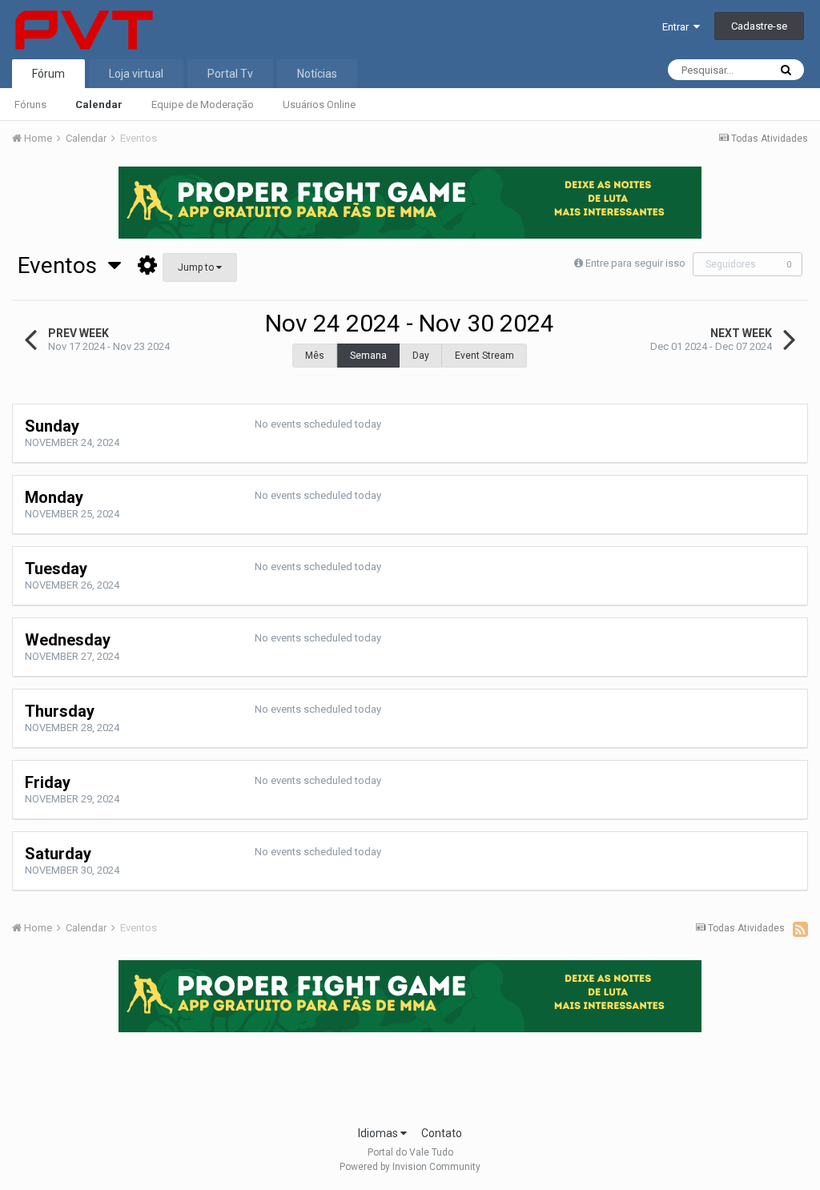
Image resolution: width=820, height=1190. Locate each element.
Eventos (63, 265)
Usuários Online (319, 104)
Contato (441, 1133)
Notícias (317, 73)
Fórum (48, 73)
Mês (314, 355)
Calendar (99, 104)
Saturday (58, 853)
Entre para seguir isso (635, 263)
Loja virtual (136, 73)
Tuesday (56, 568)
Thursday (59, 711)
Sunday (52, 426)
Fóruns (30, 104)
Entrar (677, 27)
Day (420, 355)
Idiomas (379, 1133)
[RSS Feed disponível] (800, 929)
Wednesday (68, 639)
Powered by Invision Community (410, 1166)
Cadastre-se (759, 26)
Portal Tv (230, 73)
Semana (368, 355)
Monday (54, 497)
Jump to (197, 267)
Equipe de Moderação (202, 104)
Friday (47, 782)
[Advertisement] (410, 1074)
